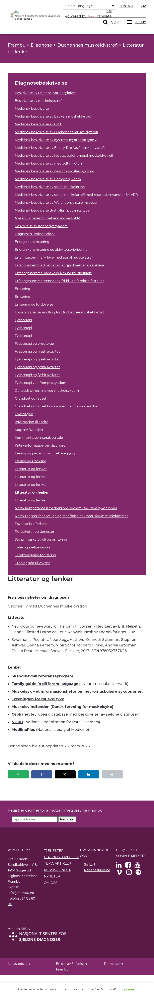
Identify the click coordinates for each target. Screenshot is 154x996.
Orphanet (21, 714)
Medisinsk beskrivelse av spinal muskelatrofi (50, 187)
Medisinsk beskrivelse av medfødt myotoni (48, 163)
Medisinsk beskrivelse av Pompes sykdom (48, 179)
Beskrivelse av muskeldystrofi (38, 101)
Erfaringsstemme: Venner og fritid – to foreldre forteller (59, 281)
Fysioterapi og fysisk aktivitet (37, 351)
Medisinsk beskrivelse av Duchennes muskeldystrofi (56, 132)
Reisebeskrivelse (97, 870)
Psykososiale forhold (31, 524)
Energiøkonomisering (32, 242)
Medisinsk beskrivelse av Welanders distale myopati (56, 203)
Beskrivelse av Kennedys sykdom (41, 226)
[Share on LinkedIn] (88, 774)
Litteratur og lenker (31, 469)
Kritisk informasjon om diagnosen (41, 445)
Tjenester (54, 851)
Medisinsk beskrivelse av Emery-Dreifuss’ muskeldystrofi (60, 148)
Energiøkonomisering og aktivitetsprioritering (51, 250)
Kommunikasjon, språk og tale (39, 438)
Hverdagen (24, 414)
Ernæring (22, 289)
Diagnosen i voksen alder (35, 234)
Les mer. (128, 989)
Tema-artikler (57, 863)
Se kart (89, 864)
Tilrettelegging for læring (35, 555)
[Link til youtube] (137, 866)
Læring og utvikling (30, 461)
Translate (103, 16)
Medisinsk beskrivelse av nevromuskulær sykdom (54, 171)
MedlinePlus (23, 729)
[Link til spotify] (138, 873)
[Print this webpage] (112, 774)
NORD (17, 722)
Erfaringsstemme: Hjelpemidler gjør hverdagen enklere (59, 265)
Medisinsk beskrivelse (32, 108)
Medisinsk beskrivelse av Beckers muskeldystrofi (53, 116)
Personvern (113, 964)
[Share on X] (65, 774)
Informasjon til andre (31, 422)
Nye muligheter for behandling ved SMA (47, 218)
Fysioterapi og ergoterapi (35, 344)
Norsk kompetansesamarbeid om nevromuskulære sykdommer (66, 508)
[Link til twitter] (119, 866)
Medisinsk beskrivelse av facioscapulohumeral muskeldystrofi (64, 155)
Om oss (50, 883)
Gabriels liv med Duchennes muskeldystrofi (47, 606)
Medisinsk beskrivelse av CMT (38, 124)
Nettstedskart (19, 964)
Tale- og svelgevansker (33, 547)
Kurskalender (57, 870)
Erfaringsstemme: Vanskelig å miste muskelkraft (53, 273)
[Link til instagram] (129, 873)
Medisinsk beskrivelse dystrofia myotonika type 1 (53, 210)
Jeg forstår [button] (96, 989)
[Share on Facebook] (41, 774)
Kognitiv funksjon (29, 430)
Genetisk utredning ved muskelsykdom (47, 391)
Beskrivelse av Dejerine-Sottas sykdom (45, 93)
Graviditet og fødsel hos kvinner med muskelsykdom (57, 406)
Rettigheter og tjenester (34, 532)
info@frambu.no (21, 893)
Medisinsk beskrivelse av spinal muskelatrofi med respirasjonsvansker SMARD (76, 195)
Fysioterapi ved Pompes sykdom (40, 383)
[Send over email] (18, 774)
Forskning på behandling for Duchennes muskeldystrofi (60, 312)
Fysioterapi (23, 320)
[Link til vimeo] (119, 873)
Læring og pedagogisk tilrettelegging (45, 453)
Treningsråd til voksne (32, 563)
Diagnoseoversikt (61, 857)
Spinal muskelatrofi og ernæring (41, 539)
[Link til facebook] (128, 866)
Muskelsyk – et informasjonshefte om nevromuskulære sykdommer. (77, 691)
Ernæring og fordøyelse (34, 304)
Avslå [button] (113, 989)
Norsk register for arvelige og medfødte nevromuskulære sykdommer (71, 516)
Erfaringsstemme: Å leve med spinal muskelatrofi (54, 257)
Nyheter (52, 876)
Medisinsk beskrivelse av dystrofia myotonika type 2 (56, 140)
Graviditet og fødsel (30, 398)
